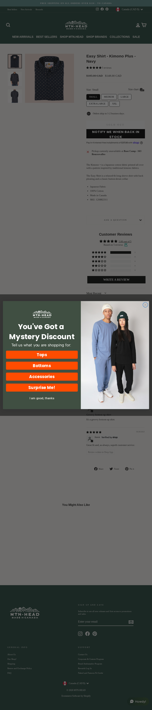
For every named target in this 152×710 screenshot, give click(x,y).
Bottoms (42, 365)
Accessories (41, 376)
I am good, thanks (41, 398)
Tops (42, 355)
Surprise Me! (41, 387)
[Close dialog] (145, 304)
